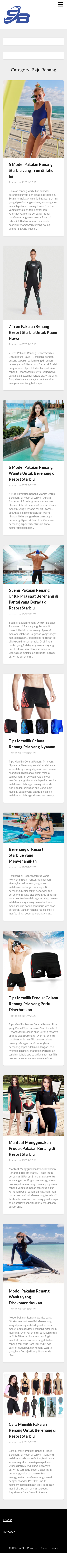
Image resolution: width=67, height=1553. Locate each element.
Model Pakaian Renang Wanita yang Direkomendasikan (29, 1297)
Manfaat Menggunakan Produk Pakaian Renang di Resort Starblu (32, 1148)
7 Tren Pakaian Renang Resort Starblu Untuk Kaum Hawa (33, 332)
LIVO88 (7, 1520)
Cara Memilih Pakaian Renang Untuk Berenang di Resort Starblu (32, 1430)
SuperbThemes (49, 1547)
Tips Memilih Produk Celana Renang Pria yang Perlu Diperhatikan (33, 1003)
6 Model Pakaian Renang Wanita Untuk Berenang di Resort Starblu (32, 473)
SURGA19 (9, 1531)
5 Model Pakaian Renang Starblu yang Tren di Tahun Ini (32, 170)
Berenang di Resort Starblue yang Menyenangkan (26, 855)
